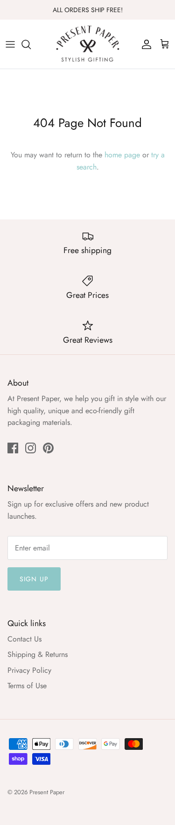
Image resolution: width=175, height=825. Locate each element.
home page (122, 154)
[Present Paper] (87, 44)
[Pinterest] (48, 448)
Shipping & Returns (37, 654)
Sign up (34, 579)
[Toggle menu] (10, 44)
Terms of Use (27, 685)
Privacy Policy (29, 670)
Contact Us (24, 639)
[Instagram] (30, 448)
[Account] (144, 44)
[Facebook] (12, 448)
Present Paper (46, 792)
